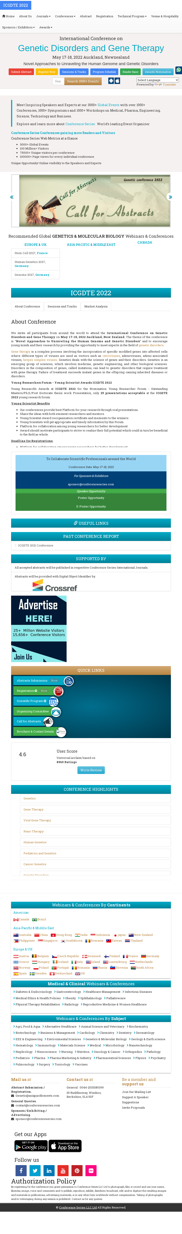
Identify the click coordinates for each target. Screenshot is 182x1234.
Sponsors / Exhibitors (17, 27)
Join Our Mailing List (136, 1092)
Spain (23, 973)
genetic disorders (151, 345)
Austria (24, 956)
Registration (104, 16)
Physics (140, 1058)
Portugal (63, 968)
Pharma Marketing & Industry (70, 1058)
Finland (114, 956)
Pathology (153, 1052)
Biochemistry (138, 1026)
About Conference (27, 306)
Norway (24, 968)
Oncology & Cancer (107, 1052)
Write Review (91, 770)
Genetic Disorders (36, 875)
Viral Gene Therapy (37, 820)
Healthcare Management (102, 992)
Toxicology (62, 1064)
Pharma (39, 1058)
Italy (80, 962)
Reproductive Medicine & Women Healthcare (115, 1004)
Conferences (64, 16)
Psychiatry (158, 1058)
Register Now (46, 72)
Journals (42, 16)
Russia (102, 968)
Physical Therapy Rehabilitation (38, 1004)
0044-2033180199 (92, 1087)
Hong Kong (64, 935)
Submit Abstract (21, 72)
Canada (24, 919)
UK (83, 973)
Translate (169, 84)
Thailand (136, 941)
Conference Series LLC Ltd (78, 1207)
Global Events (109, 105)
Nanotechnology (140, 1045)
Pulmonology (25, 1064)
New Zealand (143, 935)
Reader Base (130, 72)
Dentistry (125, 1033)
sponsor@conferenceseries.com (91, 484)
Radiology (71, 1004)
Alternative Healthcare (61, 1026)
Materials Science (72, 1045)
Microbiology (115, 1045)
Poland (44, 968)
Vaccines (81, 1064)
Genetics (30, 798)
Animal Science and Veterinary (103, 1026)
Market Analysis (96, 306)
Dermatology (145, 1033)
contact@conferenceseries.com (38, 1105)
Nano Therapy (34, 831)
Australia (25, 935)
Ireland (63, 962)
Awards (44, 27)
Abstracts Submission (37, 680)
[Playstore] (111, 80)
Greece (24, 962)
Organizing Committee (33, 711)
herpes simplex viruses (40, 360)
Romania (97, 941)
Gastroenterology (68, 992)
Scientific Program (30, 701)
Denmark (94, 956)
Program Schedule (104, 72)
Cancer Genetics (35, 864)
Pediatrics (23, 1058)
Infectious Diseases (138, 992)
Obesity (70, 998)
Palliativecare (116, 998)
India (83, 935)
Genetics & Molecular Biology (106, 1039)
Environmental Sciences (64, 1039)
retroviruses (111, 356)
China (44, 935)
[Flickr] (91, 1172)
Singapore (50, 941)
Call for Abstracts (29, 721)
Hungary (44, 962)
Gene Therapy (34, 809)
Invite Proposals (133, 1108)
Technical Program (131, 16)
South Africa (144, 968)
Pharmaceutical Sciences (113, 1058)
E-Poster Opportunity (91, 506)
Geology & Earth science (148, 1039)
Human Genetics (35, 842)
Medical (95, 1045)
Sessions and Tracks (62, 306)
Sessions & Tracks (74, 72)
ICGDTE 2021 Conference (35, 545)
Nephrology (24, 1052)
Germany (152, 956)
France (133, 956)
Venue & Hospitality (165, 16)
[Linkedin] (49, 1172)
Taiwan (117, 941)
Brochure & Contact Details (35, 731)
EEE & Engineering (29, 1039)
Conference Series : (80, 124)
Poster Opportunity (91, 498)
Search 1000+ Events (83, 81)
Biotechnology (26, 1033)
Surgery (44, 1064)
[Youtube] (63, 1172)
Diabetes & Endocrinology (34, 992)
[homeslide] (12, 197)
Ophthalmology (91, 998)
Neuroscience (47, 1052)
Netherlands (144, 962)
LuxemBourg (118, 962)
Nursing (67, 1052)
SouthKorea (74, 941)
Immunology (47, 1045)
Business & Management (57, 1033)
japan (122, 935)
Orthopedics (133, 1052)
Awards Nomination (158, 72)
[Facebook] (21, 1172)
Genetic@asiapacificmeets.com (37, 1096)
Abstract (86, 16)
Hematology (24, 1045)
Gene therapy (20, 352)
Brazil (42, 919)
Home (10, 16)
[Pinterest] (77, 1172)
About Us (25, 16)
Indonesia (103, 935)
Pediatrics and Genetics (40, 853)
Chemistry (106, 1033)
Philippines (27, 941)
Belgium (43, 956)
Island (95, 962)
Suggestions (130, 1102)
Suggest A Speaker (135, 1097)
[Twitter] (35, 1172)
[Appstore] (117, 80)
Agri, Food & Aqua (28, 1026)
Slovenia (122, 968)
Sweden (41, 973)
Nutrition (83, 1052)
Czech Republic (68, 956)
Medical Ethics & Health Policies (38, 998)
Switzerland (63, 973)
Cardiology (87, 1033)
